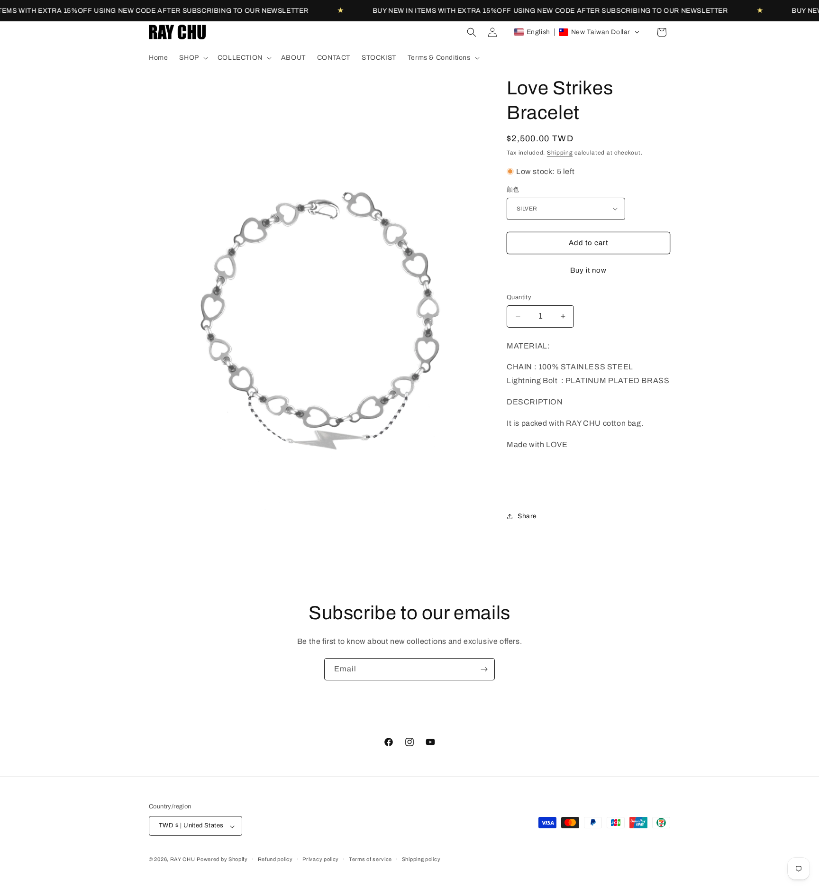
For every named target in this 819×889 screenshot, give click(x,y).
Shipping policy (421, 859)
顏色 (513, 189)
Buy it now (588, 270)
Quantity (519, 297)
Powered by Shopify (222, 859)
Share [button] (527, 516)
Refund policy (275, 859)
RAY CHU (182, 859)
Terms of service (370, 859)
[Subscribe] (483, 669)
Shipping (560, 152)
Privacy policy (320, 859)
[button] (192, 58)
